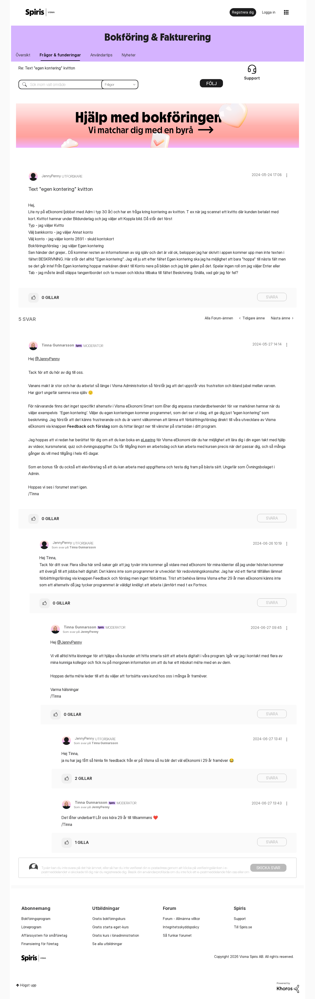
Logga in (268, 12)
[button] (287, 175)
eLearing (148, 439)
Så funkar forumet (177, 935)
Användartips (101, 54)
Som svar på (74, 547)
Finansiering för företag (39, 944)
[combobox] (74, 84)
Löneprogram (31, 927)
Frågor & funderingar (60, 54)
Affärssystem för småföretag (44, 935)
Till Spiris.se (243, 927)
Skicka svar (268, 867)
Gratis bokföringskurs (109, 919)
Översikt (23, 54)
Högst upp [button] (28, 985)
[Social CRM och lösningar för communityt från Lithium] (288, 987)
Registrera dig (243, 12)
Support (240, 919)
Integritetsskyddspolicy (181, 927)
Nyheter (129, 54)
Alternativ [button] (211, 85)
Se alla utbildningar (107, 944)
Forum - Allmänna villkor (181, 919)
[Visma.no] (40, 12)
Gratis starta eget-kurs (110, 927)
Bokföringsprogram (35, 919)
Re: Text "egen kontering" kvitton (46, 68)
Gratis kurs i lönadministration (115, 935)
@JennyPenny (47, 358)
